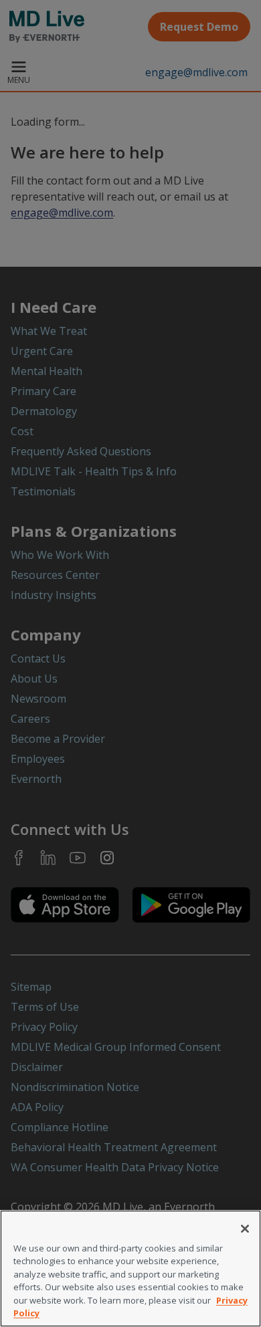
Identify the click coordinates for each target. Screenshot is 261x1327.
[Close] (245, 1228)
